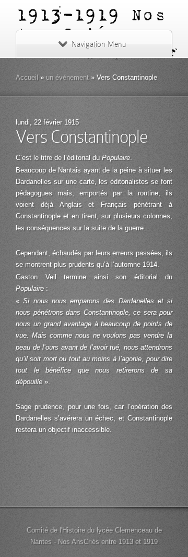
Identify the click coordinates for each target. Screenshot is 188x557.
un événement (67, 77)
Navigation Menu (99, 44)
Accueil (27, 77)
